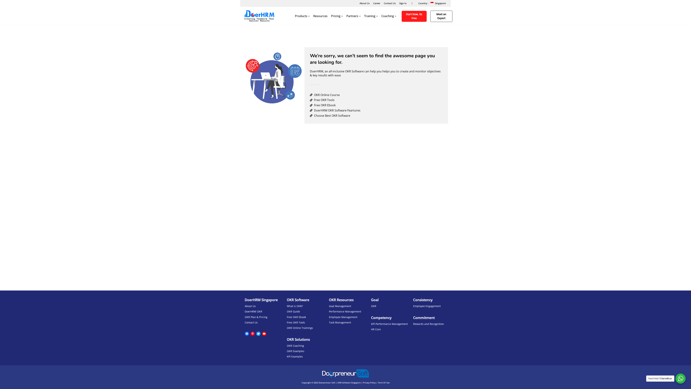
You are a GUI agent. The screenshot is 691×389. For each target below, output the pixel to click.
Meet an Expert (441, 16)
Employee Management (343, 317)
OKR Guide (293, 311)
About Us (365, 3)
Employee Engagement (427, 306)
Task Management (340, 322)
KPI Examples (295, 356)
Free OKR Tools (296, 322)
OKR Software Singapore (349, 382)
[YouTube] (264, 334)
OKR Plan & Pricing (256, 317)
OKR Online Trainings (300, 328)
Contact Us (390, 3)
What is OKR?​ (295, 306)
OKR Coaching (295, 345)
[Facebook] (247, 334)
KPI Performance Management (389, 324)
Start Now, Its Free (414, 16)
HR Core (376, 329)
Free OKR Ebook (296, 317)
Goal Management (340, 306)
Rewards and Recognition (428, 324)
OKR (373, 306)
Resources (320, 16)
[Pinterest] (252, 334)
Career (376, 3)
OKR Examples (295, 351)
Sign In (403, 3)
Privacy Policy (369, 382)
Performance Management (345, 311)
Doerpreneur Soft (327, 382)
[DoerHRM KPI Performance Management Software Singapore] (259, 16)
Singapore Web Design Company (345, 385)
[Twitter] (258, 334)
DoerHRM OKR (253, 311)
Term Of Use (384, 382)
